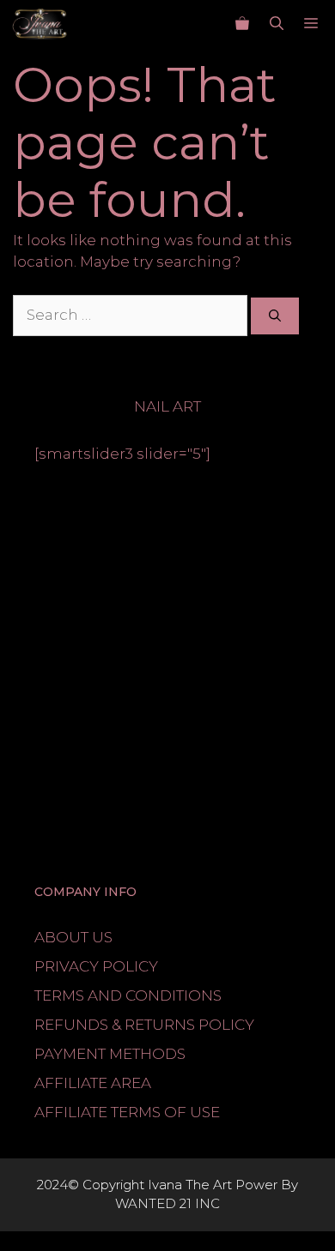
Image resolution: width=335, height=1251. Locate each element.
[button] (276, 24)
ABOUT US (73, 937)
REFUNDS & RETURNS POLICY (144, 1024)
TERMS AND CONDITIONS (128, 995)
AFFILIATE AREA (92, 1083)
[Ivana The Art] (40, 24)
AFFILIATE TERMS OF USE (127, 1112)
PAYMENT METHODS (110, 1053)
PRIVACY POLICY (96, 966)
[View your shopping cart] (242, 24)
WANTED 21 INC (167, 1203)
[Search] (275, 316)
